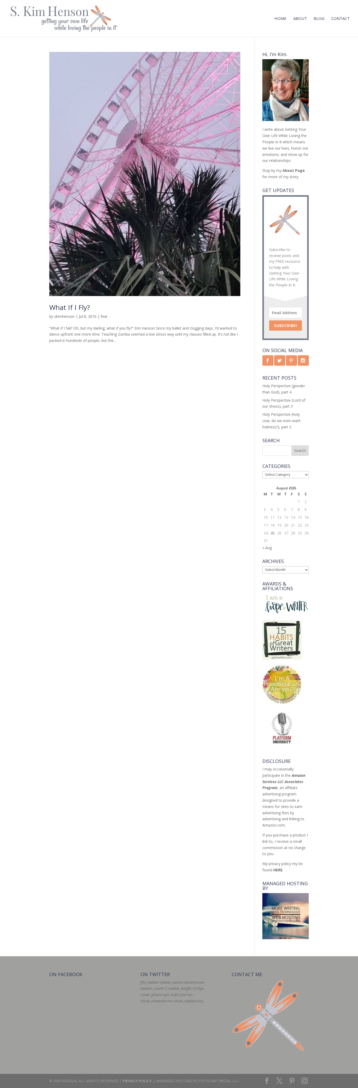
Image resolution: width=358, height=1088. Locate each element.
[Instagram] (304, 1081)
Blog (319, 19)
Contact (340, 19)
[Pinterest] (292, 1081)
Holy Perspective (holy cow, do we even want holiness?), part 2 (281, 420)
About (300, 19)
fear (104, 316)
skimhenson (64, 316)
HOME (280, 19)
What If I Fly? (69, 307)
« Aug (267, 547)
